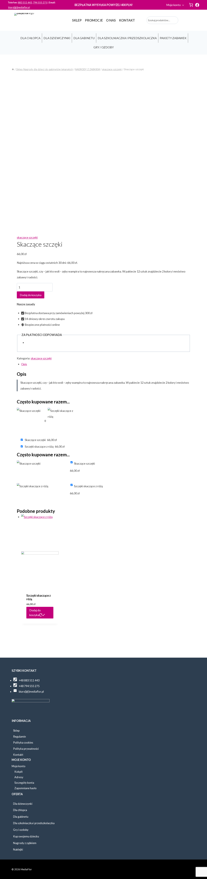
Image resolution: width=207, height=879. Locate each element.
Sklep (16, 730)
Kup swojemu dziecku (26, 836)
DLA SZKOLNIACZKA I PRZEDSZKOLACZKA (127, 38)
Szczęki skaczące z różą (38, 597)
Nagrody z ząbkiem (24, 843)
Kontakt (18, 754)
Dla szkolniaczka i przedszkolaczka (33, 823)
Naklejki (18, 849)
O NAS (111, 20)
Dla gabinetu (20, 816)
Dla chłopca (20, 810)
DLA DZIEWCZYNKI (57, 38)
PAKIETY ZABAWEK (173, 38)
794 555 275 (40, 2)
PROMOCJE (94, 20)
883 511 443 (25, 2)
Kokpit (18, 771)
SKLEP (77, 20)
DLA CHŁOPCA (30, 38)
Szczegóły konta (24, 782)
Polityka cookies (23, 742)
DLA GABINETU (84, 38)
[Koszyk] (191, 5)
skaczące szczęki (27, 237)
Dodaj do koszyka (30, 295)
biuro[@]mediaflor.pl (19, 7)
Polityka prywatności (26, 748)
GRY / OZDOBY (103, 47)
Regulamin (19, 736)
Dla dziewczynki (22, 803)
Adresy (18, 777)
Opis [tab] (24, 364)
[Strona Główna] (13, 69)
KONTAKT (127, 20)
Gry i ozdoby (20, 829)
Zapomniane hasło (25, 788)
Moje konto (173, 5)
